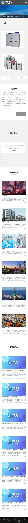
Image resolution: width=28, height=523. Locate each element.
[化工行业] (14, 267)
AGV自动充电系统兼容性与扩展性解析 (12, 396)
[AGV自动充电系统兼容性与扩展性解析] (14, 389)
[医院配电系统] (14, 214)
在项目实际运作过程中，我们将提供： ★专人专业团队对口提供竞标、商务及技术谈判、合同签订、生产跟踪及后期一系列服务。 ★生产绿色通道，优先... (15, 147)
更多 (22, 77)
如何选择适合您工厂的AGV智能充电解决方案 (13, 476)
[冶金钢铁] (14, 187)
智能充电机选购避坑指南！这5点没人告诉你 (13, 503)
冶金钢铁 (4, 195)
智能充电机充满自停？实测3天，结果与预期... (14, 370)
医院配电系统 (5, 221)
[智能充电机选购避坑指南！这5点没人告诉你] (14, 495)
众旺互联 (26, 519)
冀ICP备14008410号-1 (15, 519)
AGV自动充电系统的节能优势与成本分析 (12, 423)
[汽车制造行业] (14, 320)
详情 (25, 202)
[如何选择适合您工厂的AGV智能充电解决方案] (14, 468)
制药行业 (4, 248)
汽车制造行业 (5, 327)
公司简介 (21, 109)
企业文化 (21, 113)
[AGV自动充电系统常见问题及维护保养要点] (14, 442)
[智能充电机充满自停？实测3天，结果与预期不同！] (14, 362)
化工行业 (4, 274)
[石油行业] (14, 293)
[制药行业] (14, 240)
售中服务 (15, 150)
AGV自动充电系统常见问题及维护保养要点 (13, 449)
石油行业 (4, 301)
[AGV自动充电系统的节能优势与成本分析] (14, 415)
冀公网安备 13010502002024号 (12, 520)
